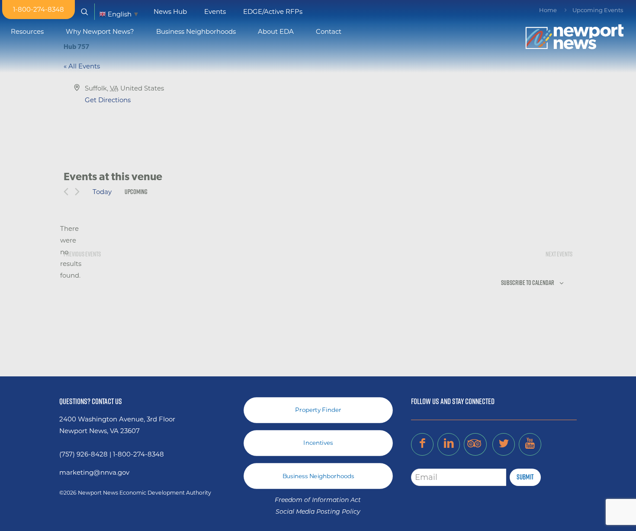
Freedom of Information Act (318, 500)
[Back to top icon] (594, 513)
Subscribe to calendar (527, 283)
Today (102, 192)
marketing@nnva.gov (94, 472)
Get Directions (108, 100)
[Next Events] (77, 192)
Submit (525, 477)
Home (548, 9)
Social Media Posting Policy (318, 512)
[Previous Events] (66, 192)
